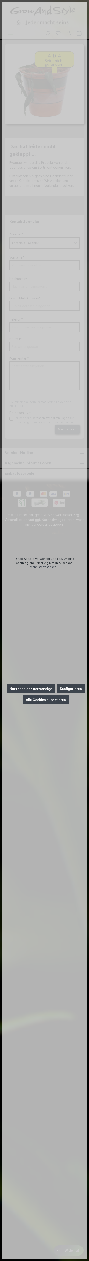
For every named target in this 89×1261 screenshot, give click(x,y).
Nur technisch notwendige (31, 689)
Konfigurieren (71, 689)
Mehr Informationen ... (44, 567)
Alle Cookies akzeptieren (46, 700)
